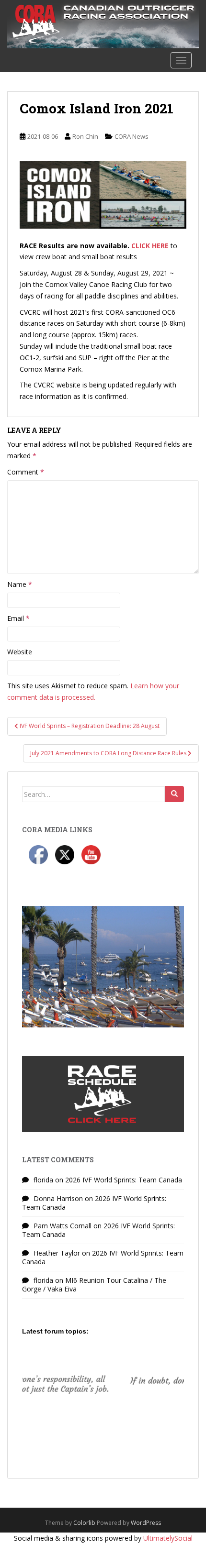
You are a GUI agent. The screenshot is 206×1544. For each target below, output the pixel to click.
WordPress (146, 1523)
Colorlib (84, 1523)
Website (19, 651)
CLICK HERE (150, 245)
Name (19, 584)
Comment (25, 471)
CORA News (131, 136)
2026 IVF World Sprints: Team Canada (123, 1179)
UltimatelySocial (168, 1538)
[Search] (174, 794)
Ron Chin (85, 136)
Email (18, 618)
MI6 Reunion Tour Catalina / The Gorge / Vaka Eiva (94, 1284)
